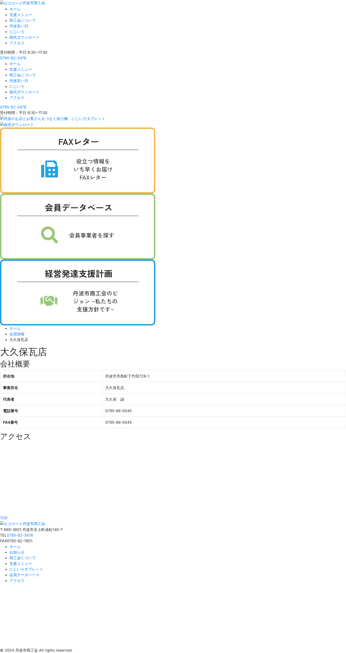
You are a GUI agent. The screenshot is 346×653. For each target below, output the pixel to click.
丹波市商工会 (34, 2)
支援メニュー (20, 14)
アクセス (16, 43)
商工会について (22, 20)
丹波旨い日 (18, 26)
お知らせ (16, 552)
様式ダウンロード (24, 37)
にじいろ (16, 31)
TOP (4, 518)
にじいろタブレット (26, 569)
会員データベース (24, 574)
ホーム (15, 9)
